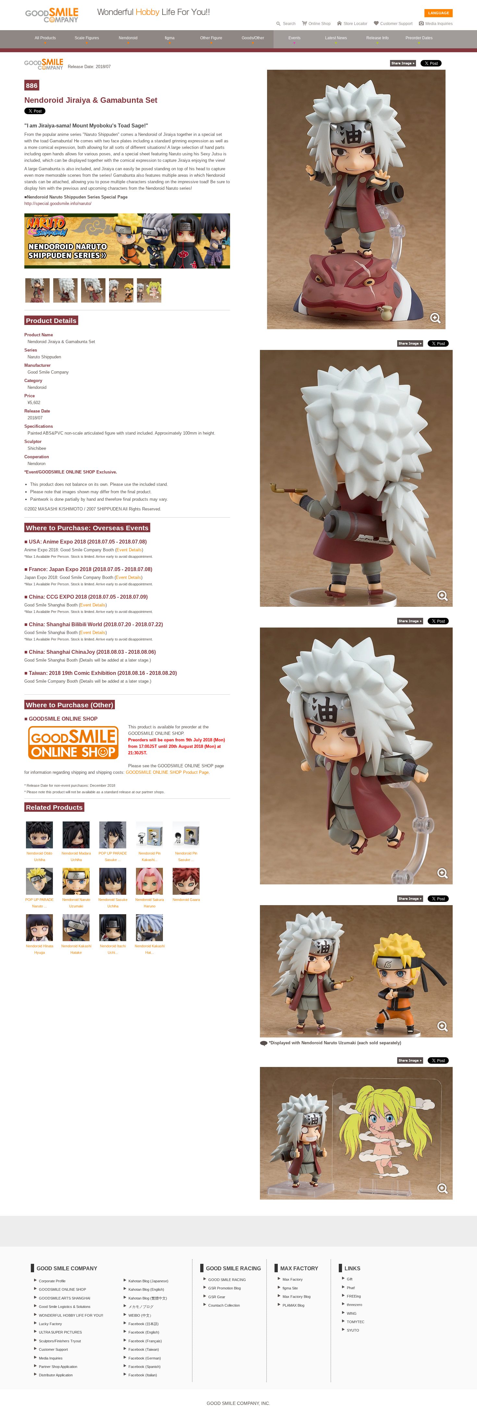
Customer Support (396, 23)
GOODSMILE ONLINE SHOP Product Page (167, 772)
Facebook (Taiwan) (143, 1349)
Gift (349, 1279)
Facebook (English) (143, 1332)
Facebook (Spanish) (144, 1367)
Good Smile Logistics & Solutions (65, 1307)
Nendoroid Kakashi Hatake (76, 949)
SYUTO (353, 1330)
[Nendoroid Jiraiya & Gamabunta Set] (356, 325)
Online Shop (320, 23)
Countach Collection (224, 1305)
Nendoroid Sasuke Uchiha (113, 903)
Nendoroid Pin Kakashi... (150, 856)
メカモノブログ (140, 1307)
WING (352, 1313)
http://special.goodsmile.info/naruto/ (58, 203)
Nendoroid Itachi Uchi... (113, 949)
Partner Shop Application (58, 1367)
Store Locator (355, 23)
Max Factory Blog (297, 1297)
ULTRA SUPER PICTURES (60, 1332)
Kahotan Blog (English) (146, 1289)
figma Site (290, 1288)
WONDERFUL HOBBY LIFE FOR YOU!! (71, 1315)
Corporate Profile (52, 1281)
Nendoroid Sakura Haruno (149, 903)
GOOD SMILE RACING (227, 1280)
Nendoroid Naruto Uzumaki (76, 903)
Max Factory (293, 1279)
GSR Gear (216, 1297)
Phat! (351, 1288)
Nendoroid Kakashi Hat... (150, 949)
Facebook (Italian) (142, 1375)
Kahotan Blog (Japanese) (148, 1281)
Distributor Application (56, 1375)
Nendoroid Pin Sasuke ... (186, 856)
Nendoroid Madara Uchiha (76, 856)
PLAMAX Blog (293, 1305)
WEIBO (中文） (140, 1315)
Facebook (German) (144, 1358)
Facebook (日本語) (143, 1324)
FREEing (354, 1296)
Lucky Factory (50, 1324)
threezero (354, 1305)
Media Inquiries (439, 23)
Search (289, 23)
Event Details (129, 549)
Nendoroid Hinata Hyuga (39, 949)
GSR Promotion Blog (224, 1288)
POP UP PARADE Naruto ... (39, 903)
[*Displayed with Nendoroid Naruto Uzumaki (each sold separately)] (356, 1034)
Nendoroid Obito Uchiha (39, 856)
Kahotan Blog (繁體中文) (147, 1298)
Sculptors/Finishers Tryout (60, 1341)
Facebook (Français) (145, 1341)
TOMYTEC (355, 1322)
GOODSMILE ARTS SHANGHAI (64, 1298)
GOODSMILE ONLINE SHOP (62, 1289)
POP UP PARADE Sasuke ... (113, 856)
